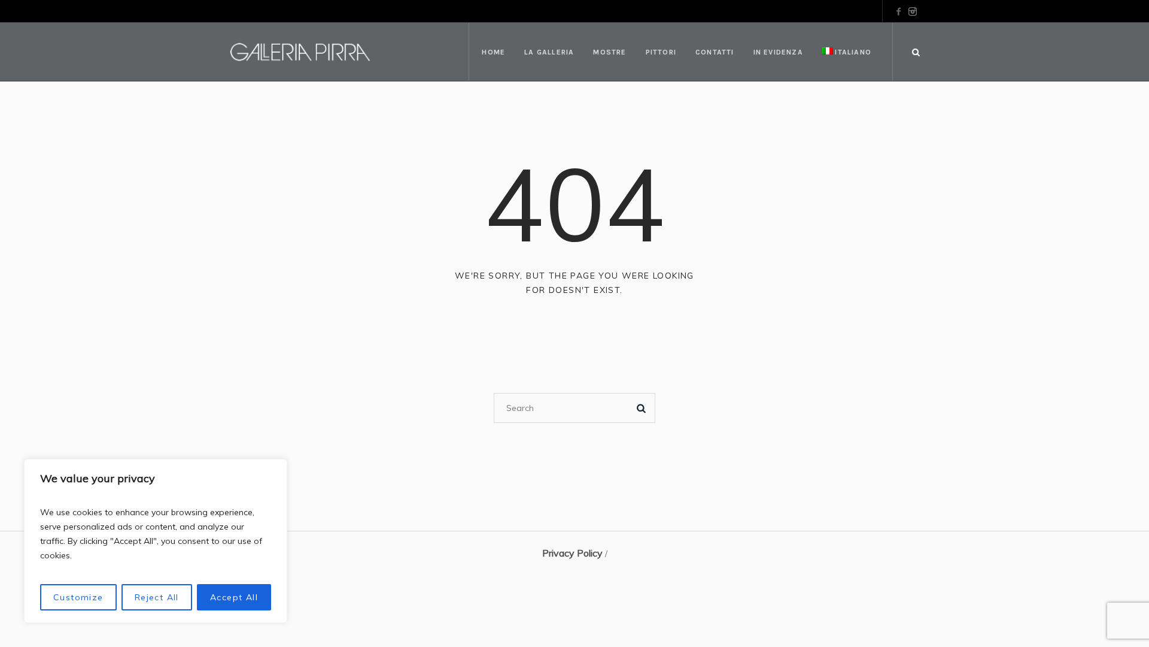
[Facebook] (898, 11)
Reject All (157, 597)
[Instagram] (912, 11)
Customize (78, 597)
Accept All (234, 597)
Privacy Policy (572, 553)
